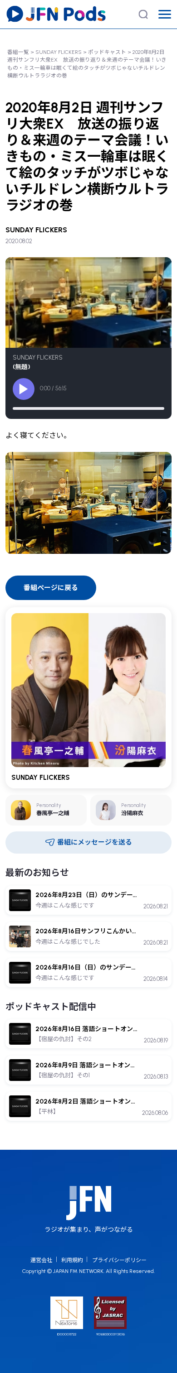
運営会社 (41, 1260)
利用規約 (72, 1260)
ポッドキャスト (107, 52)
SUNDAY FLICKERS (58, 52)
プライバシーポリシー (119, 1260)
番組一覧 (18, 52)
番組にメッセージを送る (94, 842)
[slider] (88, 408)
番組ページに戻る (51, 588)
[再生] (23, 389)
